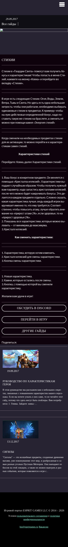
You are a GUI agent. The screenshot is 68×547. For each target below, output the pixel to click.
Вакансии (43, 527)
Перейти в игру (34, 319)
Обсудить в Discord (34, 308)
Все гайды (9, 24)
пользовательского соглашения (32, 516)
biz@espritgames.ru (29, 527)
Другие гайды (34, 331)
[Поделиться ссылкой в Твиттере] (50, 342)
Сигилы (8, 451)
